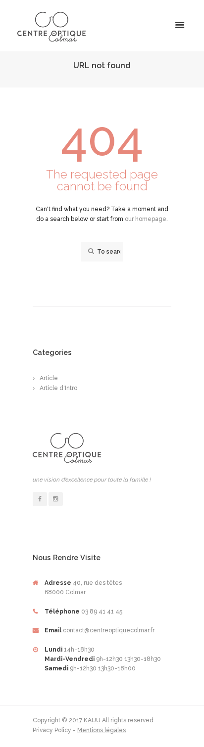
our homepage (145, 219)
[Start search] (90, 251)
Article (49, 378)
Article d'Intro (58, 388)
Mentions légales (101, 730)
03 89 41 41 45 (101, 611)
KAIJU (92, 720)
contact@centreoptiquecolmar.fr (108, 630)
